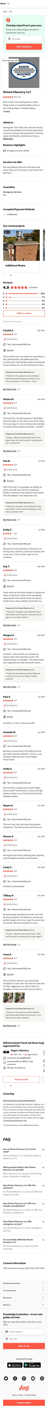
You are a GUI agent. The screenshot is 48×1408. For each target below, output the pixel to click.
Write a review (24, 313)
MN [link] (10, 11)
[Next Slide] (10, 275)
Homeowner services (11, 1283)
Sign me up (24, 1346)
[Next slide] (10, 1085)
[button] (21, 250)
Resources (7, 1297)
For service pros (9, 1290)
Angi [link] (5, 11)
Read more (8, 138)
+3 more (6, 111)
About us (6, 1305)
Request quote (21, 1079)
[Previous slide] (4, 1085)
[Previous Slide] (4, 275)
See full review (10, 389)
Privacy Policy (30, 1395)
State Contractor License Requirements (19, 1100)
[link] (21, 1060)
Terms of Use (17, 1395)
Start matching (24, 46)
